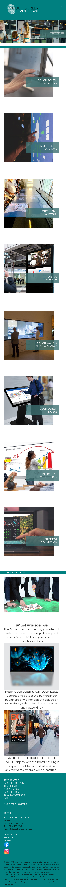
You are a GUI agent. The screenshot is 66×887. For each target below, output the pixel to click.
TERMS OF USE (11, 837)
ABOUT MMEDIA (11, 789)
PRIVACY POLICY (12, 834)
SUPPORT (8, 813)
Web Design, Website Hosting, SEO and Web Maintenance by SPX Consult (32, 863)
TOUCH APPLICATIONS (14, 795)
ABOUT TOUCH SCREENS (15, 804)
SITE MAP (8, 840)
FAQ (6, 798)
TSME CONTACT (11, 780)
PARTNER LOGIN (11, 792)
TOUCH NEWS (10, 786)
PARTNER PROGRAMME (15, 783)
